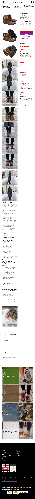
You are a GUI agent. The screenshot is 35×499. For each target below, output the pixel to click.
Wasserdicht (18, 455)
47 (26, 25)
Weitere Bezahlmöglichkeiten (26, 36)
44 (29, 23)
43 (26, 23)
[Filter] (30, 46)
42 (23, 23)
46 (23, 25)
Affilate (10, 455)
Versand (27, 17)
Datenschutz (4, 456)
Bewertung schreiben (24, 46)
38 (23, 21)
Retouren (3, 458)
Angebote (17, 453)
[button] (3, 2)
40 (29, 21)
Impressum (4, 452)
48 (29, 25)
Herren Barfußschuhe (18, 451)
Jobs (9, 451)
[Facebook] (17, 494)
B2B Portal (10, 453)
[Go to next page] (28, 105)
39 (26, 21)
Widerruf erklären (4, 461)
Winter (17, 457)
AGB (3, 454)
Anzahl (21, 27)
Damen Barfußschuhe (18, 448)
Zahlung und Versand (4, 450)
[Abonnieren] (16, 481)
